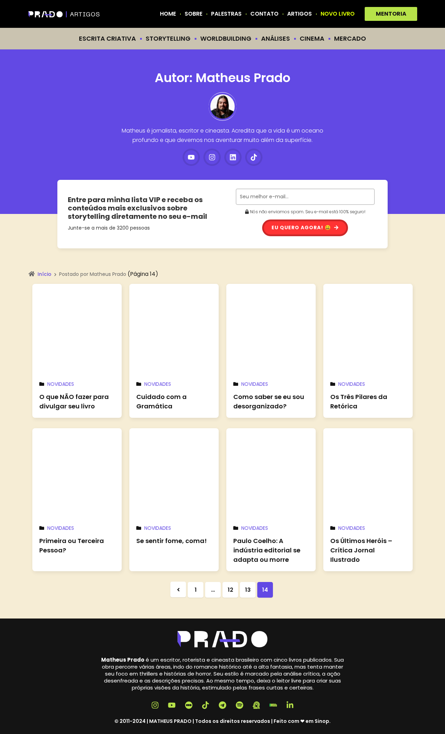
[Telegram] (222, 705)
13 (248, 590)
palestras (226, 14)
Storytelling (168, 38)
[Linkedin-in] (290, 705)
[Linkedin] (233, 157)
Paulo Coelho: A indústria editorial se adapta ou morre (266, 550)
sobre (193, 14)
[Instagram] (212, 157)
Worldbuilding (225, 38)
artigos (299, 14)
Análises (275, 38)
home (168, 14)
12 (230, 590)
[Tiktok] (206, 705)
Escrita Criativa (107, 38)
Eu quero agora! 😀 (302, 227)
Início (44, 274)
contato (264, 14)
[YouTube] (191, 157)
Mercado (350, 38)
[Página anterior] (178, 589)
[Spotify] (239, 705)
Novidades (60, 384)
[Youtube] (172, 705)
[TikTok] (254, 157)
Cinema (312, 38)
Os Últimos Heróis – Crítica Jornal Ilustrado (361, 550)
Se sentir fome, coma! (171, 540)
